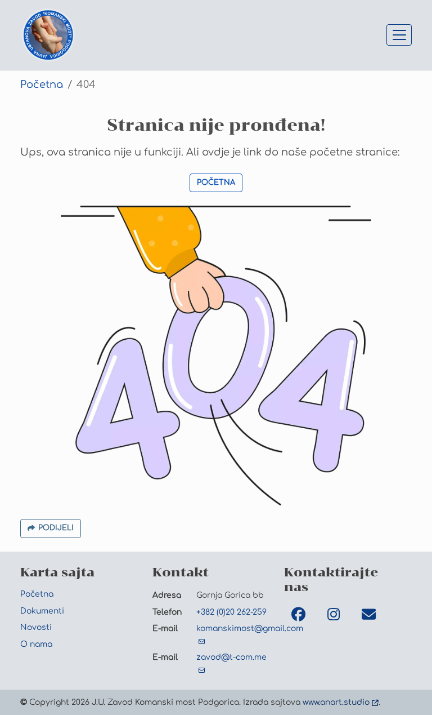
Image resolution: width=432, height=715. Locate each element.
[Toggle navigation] (399, 35)
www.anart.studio (336, 702)
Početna (41, 84)
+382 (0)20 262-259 (231, 611)
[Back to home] (48, 35)
